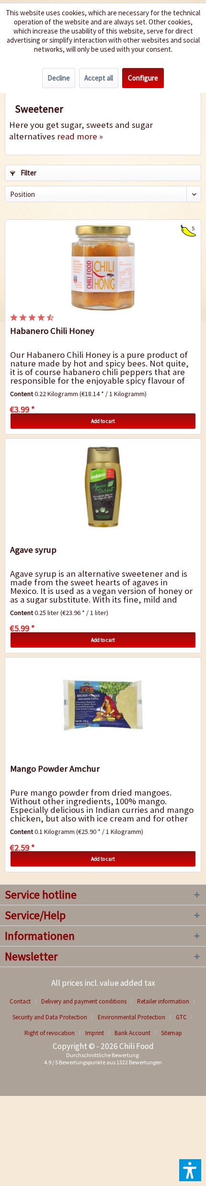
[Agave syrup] (103, 487)
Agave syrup (33, 549)
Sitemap (171, 1033)
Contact (20, 1001)
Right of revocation (49, 1033)
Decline (58, 77)
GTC (181, 1017)
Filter (27, 172)
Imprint (94, 1033)
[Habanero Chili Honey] (103, 268)
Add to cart (103, 421)
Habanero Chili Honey (52, 330)
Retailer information (163, 1001)
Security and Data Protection (49, 1017)
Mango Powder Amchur (55, 768)
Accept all (98, 77)
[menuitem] (24, 1001)
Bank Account (132, 1033)
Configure (143, 77)
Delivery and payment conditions (83, 1001)
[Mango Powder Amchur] (103, 705)
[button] (190, 1170)
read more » (80, 136)
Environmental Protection (131, 1017)
